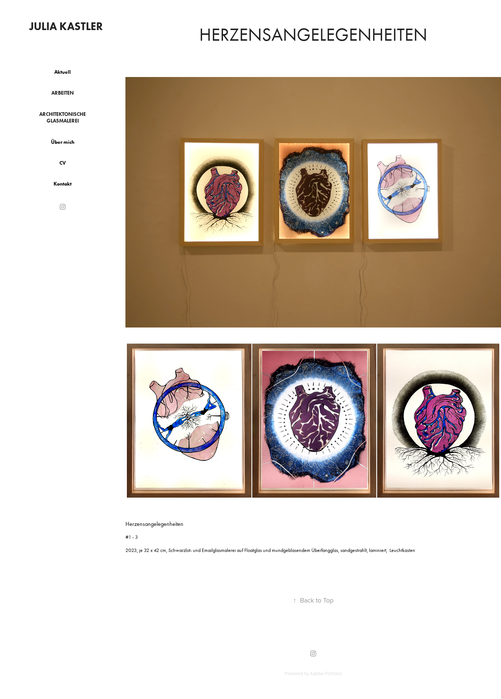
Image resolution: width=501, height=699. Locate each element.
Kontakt (63, 184)
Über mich (62, 142)
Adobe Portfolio (326, 673)
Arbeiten (62, 93)
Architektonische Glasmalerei (62, 117)
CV (62, 163)
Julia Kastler (66, 26)
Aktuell (62, 72)
